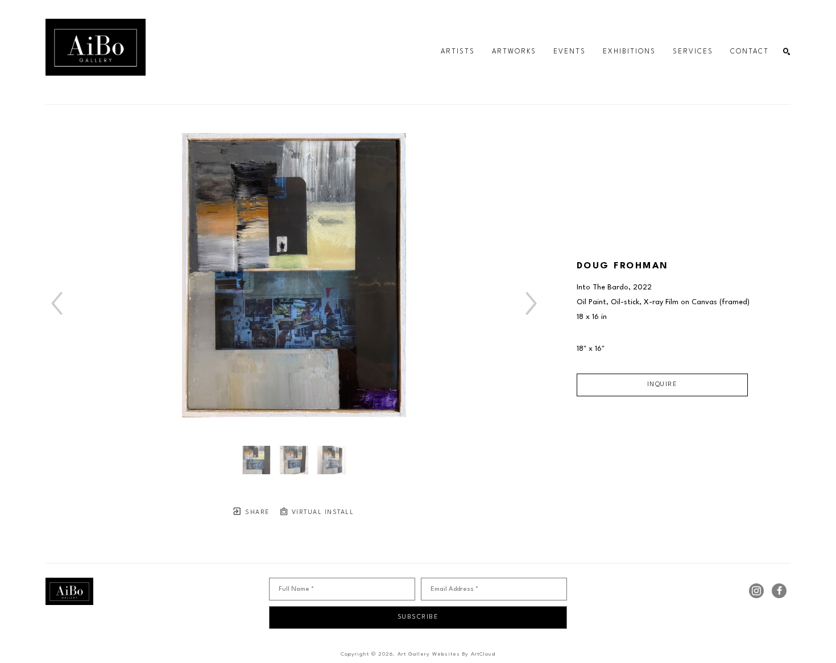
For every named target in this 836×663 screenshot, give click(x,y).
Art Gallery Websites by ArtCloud (446, 654)
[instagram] (756, 590)
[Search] (787, 52)
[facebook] (779, 590)
